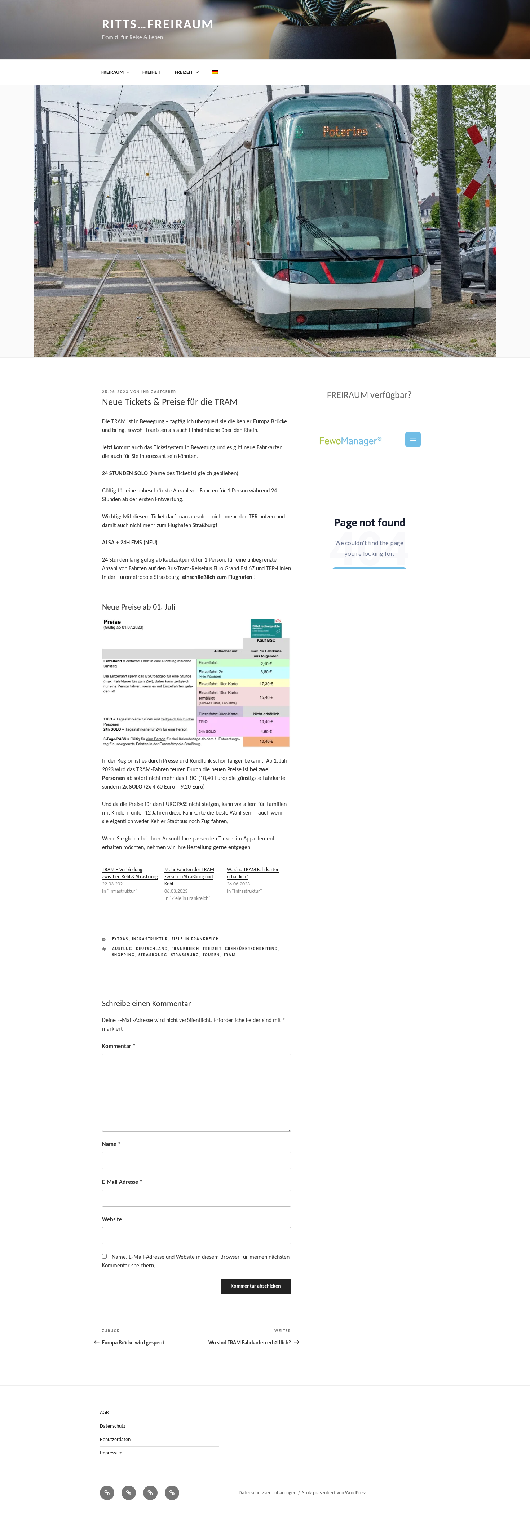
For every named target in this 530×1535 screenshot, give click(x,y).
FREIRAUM (112, 72)
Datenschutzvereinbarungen (267, 1493)
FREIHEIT (151, 72)
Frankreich (186, 949)
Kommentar (119, 1046)
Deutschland (152, 949)
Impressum (111, 1453)
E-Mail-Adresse (122, 1182)
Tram (230, 955)
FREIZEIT (184, 72)
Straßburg (185, 955)
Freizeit (212, 949)
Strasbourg (153, 955)
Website (112, 1220)
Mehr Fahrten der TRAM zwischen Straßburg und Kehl (189, 877)
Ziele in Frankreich (196, 939)
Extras (120, 939)
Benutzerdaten (115, 1439)
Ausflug (122, 949)
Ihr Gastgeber (158, 392)
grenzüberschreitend (251, 949)
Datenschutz (112, 1426)
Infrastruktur (150, 939)
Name (111, 1144)
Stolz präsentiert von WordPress (334, 1493)
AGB (104, 1412)
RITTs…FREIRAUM (158, 25)
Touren (211, 955)
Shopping (123, 955)
